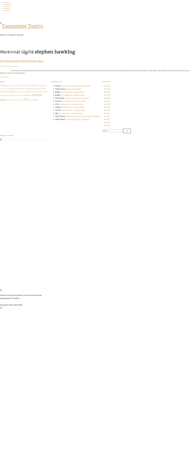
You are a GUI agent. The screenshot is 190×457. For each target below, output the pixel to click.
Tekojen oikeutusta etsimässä (77, 98)
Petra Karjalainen (27, 91)
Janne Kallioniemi (42, 85)
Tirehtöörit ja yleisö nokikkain (78, 119)
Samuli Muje (20, 95)
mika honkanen (18, 91)
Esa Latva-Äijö (26, 85)
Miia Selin (10, 91)
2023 (108, 95)
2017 (108, 113)
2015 (108, 119)
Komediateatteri (19, 88)
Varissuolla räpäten (73, 89)
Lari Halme (28, 88)
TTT (25, 99)
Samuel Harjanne (11, 95)
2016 (108, 116)
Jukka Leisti (3, 88)
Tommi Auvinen (19, 100)
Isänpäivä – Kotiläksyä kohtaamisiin (76, 86)
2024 (108, 92)
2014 (108, 122)
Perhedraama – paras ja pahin (73, 92)
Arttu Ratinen (12, 85)
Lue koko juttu (4, 77)
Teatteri (6, 2)
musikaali (7, 6)
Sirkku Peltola (27, 95)
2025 (108, 89)
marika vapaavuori (37, 88)
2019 (108, 107)
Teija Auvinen (11, 100)
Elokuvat (7, 8)
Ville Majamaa (33, 100)
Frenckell (33, 85)
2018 (108, 110)
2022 (108, 98)
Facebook (7, 10)
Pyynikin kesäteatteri (38, 91)
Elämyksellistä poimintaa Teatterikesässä (82, 116)
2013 (108, 125)
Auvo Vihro (18, 85)
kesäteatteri (8, 4)
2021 (108, 101)
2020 (108, 104)
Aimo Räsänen (4, 85)
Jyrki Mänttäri (10, 88)
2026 (108, 86)
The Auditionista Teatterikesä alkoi (21, 61)
